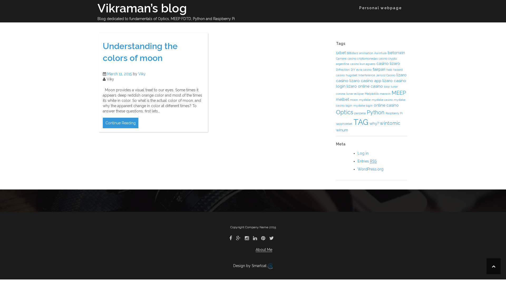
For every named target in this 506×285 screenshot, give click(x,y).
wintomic (390, 123)
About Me (264, 250)
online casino (386, 105)
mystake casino (382, 99)
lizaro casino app (365, 80)
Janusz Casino (385, 75)
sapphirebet (344, 123)
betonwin (396, 52)
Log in (363, 153)
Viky (142, 74)
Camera (341, 58)
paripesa (360, 113)
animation (366, 53)
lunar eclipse (355, 93)
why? (374, 123)
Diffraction (343, 69)
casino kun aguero (362, 63)
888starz (352, 53)
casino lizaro (388, 63)
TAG (360, 122)
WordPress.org (370, 169)
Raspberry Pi (394, 113)
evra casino (364, 69)
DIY (353, 69)
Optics (344, 112)
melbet (342, 99)
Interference (366, 75)
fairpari (379, 69)
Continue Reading (120, 123)
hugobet (351, 75)
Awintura (380, 53)
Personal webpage (380, 8)
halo (389, 69)
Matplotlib (372, 93)
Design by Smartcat (250, 266)
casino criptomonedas (363, 58)
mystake (365, 99)
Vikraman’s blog (142, 8)
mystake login (363, 105)
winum (342, 130)
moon (354, 99)
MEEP (399, 93)
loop (387, 86)
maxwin (385, 93)
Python (376, 112)
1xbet (341, 52)
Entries (367, 161)
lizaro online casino (365, 86)
